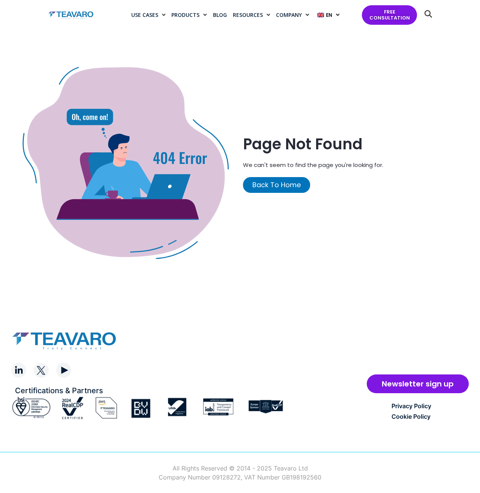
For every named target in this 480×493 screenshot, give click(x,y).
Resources (248, 14)
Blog (220, 14)
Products (185, 14)
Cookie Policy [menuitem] (411, 416)
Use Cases (144, 14)
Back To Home (276, 184)
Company (289, 14)
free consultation (389, 14)
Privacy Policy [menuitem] (411, 406)
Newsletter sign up (418, 384)
